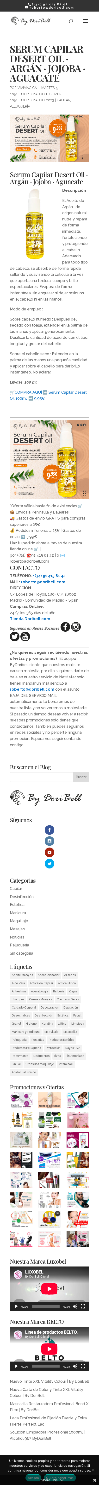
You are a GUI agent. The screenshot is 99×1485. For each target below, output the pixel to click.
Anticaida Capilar (41, 983)
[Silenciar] (75, 1306)
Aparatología (39, 991)
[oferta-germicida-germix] (49, 1161)
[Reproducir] (16, 1306)
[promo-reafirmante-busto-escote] (49, 1240)
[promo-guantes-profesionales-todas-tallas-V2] (21, 1240)
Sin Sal (16, 1064)
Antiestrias (19, 991)
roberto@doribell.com (43, 582)
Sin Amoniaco (75, 1056)
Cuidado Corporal (24, 1007)
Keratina (47, 1023)
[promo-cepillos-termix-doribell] (49, 1121)
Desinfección (22, 896)
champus (18, 999)
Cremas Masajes (40, 999)
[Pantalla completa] (82, 1306)
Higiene (31, 1023)
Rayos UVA (72, 1048)
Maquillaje (19, 921)
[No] (93, 1469)
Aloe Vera (18, 983)
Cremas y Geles (68, 999)
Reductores (41, 1056)
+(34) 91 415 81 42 (49, 575)
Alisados (70, 975)
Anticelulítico (67, 983)
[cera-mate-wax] (78, 1101)
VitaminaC (66, 1064)
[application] (49, 1288)
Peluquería (20, 106)
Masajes (17, 929)
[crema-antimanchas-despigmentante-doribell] (21, 1141)
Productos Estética (61, 1039)
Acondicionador (48, 975)
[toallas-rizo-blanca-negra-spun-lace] (21, 1101)
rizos (57, 1056)
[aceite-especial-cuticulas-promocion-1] (49, 1220)
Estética (17, 904)
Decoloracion (50, 1007)
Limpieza (77, 1023)
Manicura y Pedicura (26, 1032)
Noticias (17, 937)
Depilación (70, 1007)
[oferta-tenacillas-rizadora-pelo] (21, 1161)
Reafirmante (20, 1056)
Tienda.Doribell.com (30, 619)
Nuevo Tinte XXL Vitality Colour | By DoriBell (49, 1381)
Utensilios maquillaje (39, 1064)
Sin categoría (21, 953)
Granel (16, 1023)
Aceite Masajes (22, 975)
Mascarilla (70, 1032)
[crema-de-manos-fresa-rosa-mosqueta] (78, 1121)
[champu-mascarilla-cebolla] (78, 1141)
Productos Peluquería (26, 1048)
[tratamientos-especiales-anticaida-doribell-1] (78, 1161)
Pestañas (37, 1039)
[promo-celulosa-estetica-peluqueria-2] (21, 1181)
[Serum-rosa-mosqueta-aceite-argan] (21, 1121)
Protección (53, 1048)
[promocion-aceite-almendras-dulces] (49, 1101)
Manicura (18, 913)
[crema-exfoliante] (21, 1220)
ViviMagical (28, 88)
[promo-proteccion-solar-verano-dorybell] (78, 1181)
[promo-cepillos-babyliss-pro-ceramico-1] (49, 1181)
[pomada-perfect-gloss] (78, 1201)
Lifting (62, 1023)
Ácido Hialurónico (24, 1072)
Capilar (63, 100)
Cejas (73, 991)
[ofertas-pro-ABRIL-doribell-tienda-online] (78, 1220)
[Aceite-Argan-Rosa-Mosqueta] (49, 1141)
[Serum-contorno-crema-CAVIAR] (49, 1201)
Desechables (21, 1015)
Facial (77, 1015)
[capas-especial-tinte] (78, 1240)
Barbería (58, 991)
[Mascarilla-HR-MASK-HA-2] (21, 1201)
